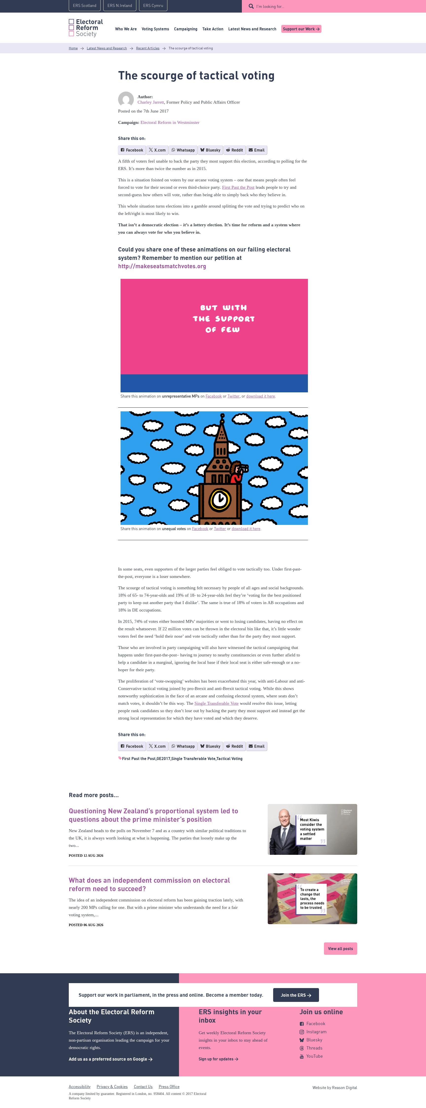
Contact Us (143, 1086)
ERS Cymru (153, 5)
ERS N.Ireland (119, 5)
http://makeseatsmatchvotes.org (162, 265)
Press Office (169, 1086)
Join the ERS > (296, 995)
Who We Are (126, 28)
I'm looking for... (270, 6)
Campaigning (185, 28)
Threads (314, 1048)
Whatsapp (185, 150)
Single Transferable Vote (217, 703)
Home (73, 48)
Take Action (212, 28)
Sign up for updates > (218, 1058)
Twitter (234, 396)
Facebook (134, 150)
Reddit (237, 150)
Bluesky (212, 150)
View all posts (340, 948)
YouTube (314, 1056)
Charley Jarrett (151, 102)
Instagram (316, 1031)
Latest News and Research (252, 28)
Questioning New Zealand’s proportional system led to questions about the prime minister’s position (153, 814)
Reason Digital (344, 1087)
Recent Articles (148, 48)
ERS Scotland (84, 5)
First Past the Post (238, 187)
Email (259, 150)
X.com (159, 150)
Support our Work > (301, 28)
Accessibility (79, 1086)
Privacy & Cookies (112, 1086)
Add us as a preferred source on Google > (111, 1059)
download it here (260, 396)
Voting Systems (155, 28)
